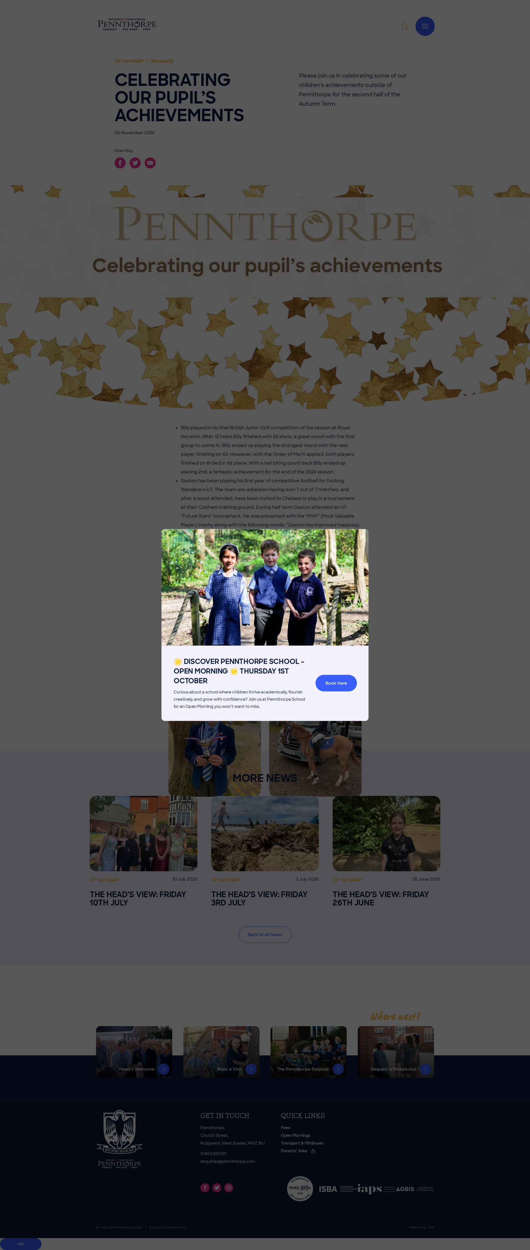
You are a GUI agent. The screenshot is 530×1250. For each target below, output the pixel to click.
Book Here (336, 683)
